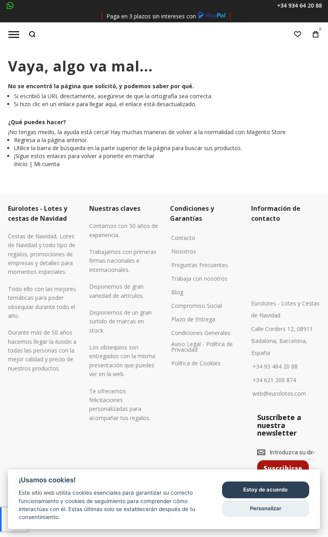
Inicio (21, 164)
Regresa (24, 140)
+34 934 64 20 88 (299, 5)
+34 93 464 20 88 (275, 366)
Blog (177, 292)
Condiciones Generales (200, 333)
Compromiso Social (196, 305)
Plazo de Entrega (193, 319)
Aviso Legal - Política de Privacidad (202, 347)
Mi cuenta (47, 164)
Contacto (183, 238)
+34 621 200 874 (274, 380)
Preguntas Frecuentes (199, 265)
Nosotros (183, 251)
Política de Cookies (195, 363)
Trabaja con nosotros (199, 278)
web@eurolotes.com (279, 393)
